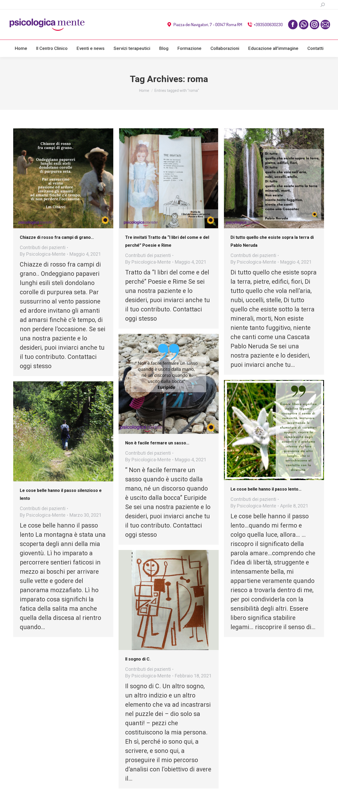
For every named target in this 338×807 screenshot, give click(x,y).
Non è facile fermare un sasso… (157, 442)
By (42, 254)
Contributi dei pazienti (42, 247)
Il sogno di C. (138, 659)
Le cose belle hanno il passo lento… (266, 489)
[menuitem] (21, 48)
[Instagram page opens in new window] (314, 24)
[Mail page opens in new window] (325, 24)
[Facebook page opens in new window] (293, 24)
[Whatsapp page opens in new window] (303, 24)
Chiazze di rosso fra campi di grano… (57, 237)
